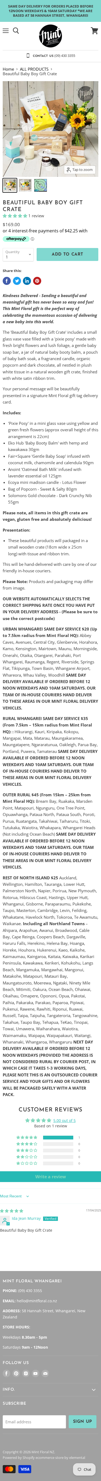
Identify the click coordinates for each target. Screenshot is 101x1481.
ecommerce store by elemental (60, 1457)
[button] (15, 215)
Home (8, 69)
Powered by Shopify (19, 1457)
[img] (11, 1210)
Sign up (82, 1422)
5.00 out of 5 (64, 1120)
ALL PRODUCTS (34, 69)
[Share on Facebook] (7, 281)
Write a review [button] (50, 1177)
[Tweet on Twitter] (17, 281)
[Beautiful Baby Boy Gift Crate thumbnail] (10, 185)
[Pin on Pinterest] (37, 281)
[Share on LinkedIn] (27, 281)
